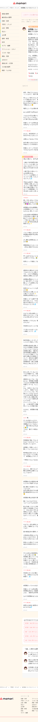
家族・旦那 (5, 56)
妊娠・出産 (5, 21)
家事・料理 (5, 38)
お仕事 (4, 35)
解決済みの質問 (6, 17)
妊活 (3, 42)
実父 (31, 76)
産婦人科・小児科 (7, 63)
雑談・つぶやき (6, 70)
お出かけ (4, 60)
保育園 (32, 73)
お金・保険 (5, 28)
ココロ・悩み (6, 52)
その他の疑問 (6, 67)
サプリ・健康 (6, 45)
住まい (4, 31)
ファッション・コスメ (9, 49)
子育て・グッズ (6, 24)
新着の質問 (5, 14)
